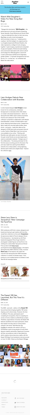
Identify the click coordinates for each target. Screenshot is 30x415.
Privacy (4, 404)
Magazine (4, 397)
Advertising (5, 402)
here (10, 150)
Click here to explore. (15, 11)
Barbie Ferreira (17, 247)
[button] (2, 2)
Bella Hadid (15, 245)
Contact (4, 400)
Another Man (6, 26)
